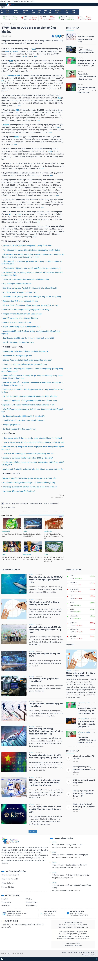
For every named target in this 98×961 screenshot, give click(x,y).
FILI (52, 497)
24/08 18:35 (80, 71)
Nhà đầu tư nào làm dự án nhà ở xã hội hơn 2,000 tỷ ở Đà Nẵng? (28, 458)
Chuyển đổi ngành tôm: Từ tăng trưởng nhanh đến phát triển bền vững (30, 401)
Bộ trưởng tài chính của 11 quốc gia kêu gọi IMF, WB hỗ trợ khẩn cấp (29, 478)
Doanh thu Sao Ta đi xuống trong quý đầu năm (20, 301)
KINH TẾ (45, 11)
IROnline (29, 899)
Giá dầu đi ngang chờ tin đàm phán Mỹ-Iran (19, 429)
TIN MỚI (2, 11)
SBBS (16, 137)
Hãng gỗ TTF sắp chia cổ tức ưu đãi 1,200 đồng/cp (22, 314)
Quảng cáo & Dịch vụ (89, 955)
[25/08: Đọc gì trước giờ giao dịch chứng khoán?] (71, 49)
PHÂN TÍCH (67, 11)
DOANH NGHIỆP (16, 11)
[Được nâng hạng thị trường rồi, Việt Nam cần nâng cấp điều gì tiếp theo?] (71, 87)
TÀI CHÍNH (33, 11)
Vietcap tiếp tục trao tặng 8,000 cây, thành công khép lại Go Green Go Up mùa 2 (45, 629)
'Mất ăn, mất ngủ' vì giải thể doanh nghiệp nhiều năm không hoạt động (84, 806)
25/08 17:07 (80, 58)
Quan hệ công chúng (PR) (10, 875)
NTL (10, 214)
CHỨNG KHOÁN (7, 11)
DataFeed (4, 899)
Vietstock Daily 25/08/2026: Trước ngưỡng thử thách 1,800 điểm (87, 76)
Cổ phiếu (68, 670)
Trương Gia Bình (13, 75)
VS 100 (72, 609)
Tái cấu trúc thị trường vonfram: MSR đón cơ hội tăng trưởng (26, 279)
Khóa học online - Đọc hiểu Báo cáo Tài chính (69, 865)
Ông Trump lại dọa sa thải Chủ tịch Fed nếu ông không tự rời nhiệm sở (30, 487)
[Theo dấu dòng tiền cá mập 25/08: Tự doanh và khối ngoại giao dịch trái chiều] (14, 584)
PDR (50, 151)
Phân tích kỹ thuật (83, 718)
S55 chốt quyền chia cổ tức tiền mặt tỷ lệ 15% (20, 318)
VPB (59, 127)
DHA (11, 61)
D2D (17, 110)
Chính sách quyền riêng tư (87, 952)
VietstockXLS (6, 902)
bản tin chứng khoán (36, 503)
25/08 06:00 (80, 47)
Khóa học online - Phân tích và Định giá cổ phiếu (70, 875)
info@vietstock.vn (49, 915)
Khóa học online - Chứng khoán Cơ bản (67, 845)
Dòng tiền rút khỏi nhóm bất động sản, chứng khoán (86, 39)
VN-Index (73, 576)
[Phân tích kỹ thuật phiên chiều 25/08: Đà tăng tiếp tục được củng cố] (71, 720)
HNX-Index (73, 582)
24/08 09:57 (39, 804)
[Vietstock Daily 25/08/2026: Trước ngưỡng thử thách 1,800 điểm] (71, 74)
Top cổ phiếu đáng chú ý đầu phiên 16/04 (18, 342)
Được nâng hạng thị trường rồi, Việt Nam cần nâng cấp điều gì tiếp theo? (87, 89)
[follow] (2, 959)
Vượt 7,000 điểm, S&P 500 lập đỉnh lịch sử (19, 491)
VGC (19, 214)
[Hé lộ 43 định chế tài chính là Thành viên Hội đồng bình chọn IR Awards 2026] (14, 814)
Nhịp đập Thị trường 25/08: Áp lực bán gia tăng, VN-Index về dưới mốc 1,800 (87, 63)
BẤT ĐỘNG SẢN (25, 11)
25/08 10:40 (75, 774)
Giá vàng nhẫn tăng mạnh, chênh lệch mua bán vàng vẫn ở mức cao (84, 769)
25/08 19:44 (39, 574)
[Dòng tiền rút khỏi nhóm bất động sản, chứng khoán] (71, 36)
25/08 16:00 (39, 624)
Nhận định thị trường (84, 703)
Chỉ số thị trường (73, 570)
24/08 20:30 (80, 34)
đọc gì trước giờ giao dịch (20, 503)
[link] (3, 7)
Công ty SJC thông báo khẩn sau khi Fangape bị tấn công (25, 364)
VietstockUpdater (31, 902)
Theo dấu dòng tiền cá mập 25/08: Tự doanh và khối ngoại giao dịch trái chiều (45, 579)
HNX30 (72, 602)
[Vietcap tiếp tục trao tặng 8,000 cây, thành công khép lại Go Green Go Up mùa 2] (14, 634)
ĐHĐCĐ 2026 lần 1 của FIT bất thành (17, 322)
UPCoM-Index (74, 589)
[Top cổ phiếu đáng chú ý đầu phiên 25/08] (14, 660)
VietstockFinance (32, 905)
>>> (35, 56)
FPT (3, 81)
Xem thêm (33, 832)
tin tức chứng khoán (8, 507)
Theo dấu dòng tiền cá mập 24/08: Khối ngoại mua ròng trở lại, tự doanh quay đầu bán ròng (46, 731)
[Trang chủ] (10, 840)
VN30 (71, 596)
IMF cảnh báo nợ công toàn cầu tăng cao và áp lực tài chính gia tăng (29, 483)
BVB (59, 98)
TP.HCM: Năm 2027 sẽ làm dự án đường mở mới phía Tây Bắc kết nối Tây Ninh (33, 442)
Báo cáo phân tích (7, 887)
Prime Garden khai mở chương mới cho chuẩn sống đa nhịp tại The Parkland (32, 438)
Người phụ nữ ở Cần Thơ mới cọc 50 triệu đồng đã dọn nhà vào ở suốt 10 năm (33, 469)
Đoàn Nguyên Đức (12, 51)
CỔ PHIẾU (31, 574)
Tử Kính (61, 495)
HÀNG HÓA (39, 11)
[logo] (10, 4)
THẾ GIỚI (50, 11)
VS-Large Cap (74, 616)
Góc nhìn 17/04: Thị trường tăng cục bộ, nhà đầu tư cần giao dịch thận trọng (32, 268)
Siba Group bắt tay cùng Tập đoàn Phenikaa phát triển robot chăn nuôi (30, 288)
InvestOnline (5, 905)
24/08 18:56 (39, 726)
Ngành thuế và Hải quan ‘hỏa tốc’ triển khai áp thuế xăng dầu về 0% (28, 405)
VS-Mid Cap (73, 622)
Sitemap (64, 952)
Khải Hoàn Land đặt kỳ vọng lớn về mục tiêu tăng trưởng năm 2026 (28, 338)
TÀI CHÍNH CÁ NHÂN (58, 11)
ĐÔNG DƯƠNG (74, 11)
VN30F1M (73, 636)
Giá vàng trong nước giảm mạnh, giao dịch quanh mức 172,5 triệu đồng (30, 396)
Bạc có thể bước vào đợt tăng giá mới (17, 356)
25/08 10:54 (75, 761)
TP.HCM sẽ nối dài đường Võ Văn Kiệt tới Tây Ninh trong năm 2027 (28, 454)
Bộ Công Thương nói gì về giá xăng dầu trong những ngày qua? (27, 360)
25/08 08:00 (39, 651)
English (32, 1)
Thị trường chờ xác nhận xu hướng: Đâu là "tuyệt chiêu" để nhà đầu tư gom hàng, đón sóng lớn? (44, 782)
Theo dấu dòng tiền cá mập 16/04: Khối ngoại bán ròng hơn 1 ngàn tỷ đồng (31, 250)
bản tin (7, 503)
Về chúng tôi (72, 952)
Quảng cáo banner (7, 883)
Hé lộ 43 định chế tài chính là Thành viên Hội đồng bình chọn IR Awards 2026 (45, 809)
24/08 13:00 (39, 777)
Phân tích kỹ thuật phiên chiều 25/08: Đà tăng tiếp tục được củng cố (86, 724)
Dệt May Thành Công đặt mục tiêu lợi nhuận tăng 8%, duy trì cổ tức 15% (30, 305)
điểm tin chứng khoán (51, 503)
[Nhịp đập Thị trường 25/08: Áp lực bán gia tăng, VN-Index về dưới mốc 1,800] (71, 60)
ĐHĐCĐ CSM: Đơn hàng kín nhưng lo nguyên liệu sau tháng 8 (27, 310)
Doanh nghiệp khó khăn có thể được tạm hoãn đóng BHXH (25, 351)
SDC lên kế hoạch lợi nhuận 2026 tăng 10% (19, 292)
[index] (4, 17)
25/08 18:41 (39, 599)
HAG (34, 49)
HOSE (25, 56)
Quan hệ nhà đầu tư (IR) (9, 879)
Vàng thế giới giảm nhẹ (11, 425)
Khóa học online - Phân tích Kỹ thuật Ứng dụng (70, 855)
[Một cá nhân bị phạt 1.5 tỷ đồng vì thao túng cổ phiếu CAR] (14, 609)
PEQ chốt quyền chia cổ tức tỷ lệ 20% (17, 284)
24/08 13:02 (80, 84)
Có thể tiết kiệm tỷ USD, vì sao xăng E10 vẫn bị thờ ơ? (24, 420)
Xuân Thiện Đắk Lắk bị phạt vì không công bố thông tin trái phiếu (27, 246)
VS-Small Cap (74, 629)
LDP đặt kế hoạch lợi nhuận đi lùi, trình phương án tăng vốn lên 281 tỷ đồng (32, 297)
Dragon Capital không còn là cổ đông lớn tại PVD (21, 327)
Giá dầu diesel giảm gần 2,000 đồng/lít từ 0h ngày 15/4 (24, 416)
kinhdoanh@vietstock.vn (14, 915)
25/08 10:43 (75, 811)
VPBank (6, 125)
